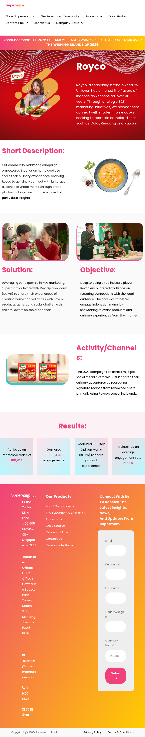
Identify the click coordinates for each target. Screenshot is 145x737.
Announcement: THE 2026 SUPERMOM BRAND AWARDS (48, 39)
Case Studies (117, 16)
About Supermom (18, 16)
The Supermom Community (59, 16)
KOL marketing (53, 283)
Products (92, 16)
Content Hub (14, 23)
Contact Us (42, 23)
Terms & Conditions (119, 732)
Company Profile (67, 23)
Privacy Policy (94, 732)
